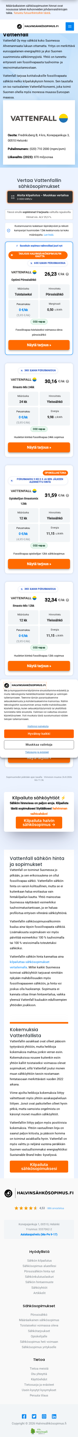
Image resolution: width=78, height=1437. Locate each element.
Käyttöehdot (39, 1379)
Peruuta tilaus (39, 1395)
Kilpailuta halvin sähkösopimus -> (39, 822)
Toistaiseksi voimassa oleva (39, 1325)
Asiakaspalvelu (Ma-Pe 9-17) (39, 1234)
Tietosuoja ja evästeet (37, 752)
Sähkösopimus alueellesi (39, 1266)
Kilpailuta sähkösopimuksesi (39, 1166)
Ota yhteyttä (39, 1374)
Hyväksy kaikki (39, 734)
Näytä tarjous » (39, 345)
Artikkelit (39, 1293)
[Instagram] (44, 1416)
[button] (39, 322)
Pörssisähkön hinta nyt (39, 1271)
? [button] (67, 274)
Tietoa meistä (39, 1368)
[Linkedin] (54, 1416)
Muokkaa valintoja (39, 744)
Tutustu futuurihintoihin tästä (32, 13)
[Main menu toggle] (70, 26)
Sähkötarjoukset (39, 1331)
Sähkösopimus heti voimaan (39, 1342)
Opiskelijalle (39, 1336)
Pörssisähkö (39, 1315)
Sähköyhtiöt (39, 1287)
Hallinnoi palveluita (38, 726)
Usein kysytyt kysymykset (39, 1390)
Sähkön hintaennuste (39, 1282)
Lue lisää (48, 234)
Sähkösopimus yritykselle (39, 1347)
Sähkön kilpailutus (39, 1260)
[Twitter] (34, 1416)
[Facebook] (24, 1416)
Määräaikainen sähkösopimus (39, 1320)
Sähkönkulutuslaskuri (39, 1277)
